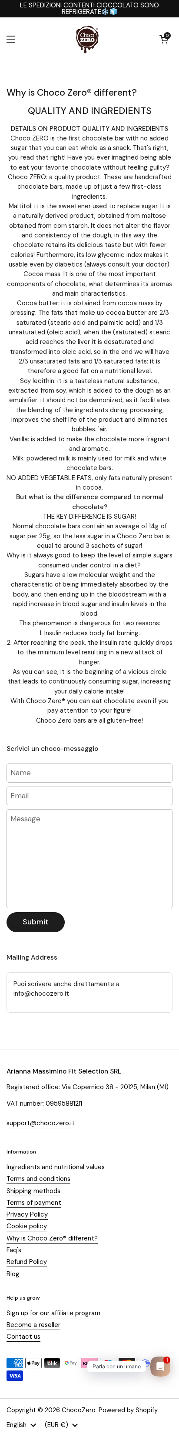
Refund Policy (27, 1261)
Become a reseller (33, 1324)
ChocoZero (79, 1410)
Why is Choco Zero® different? (52, 1238)
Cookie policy (27, 1226)
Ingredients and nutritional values (56, 1167)
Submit (36, 922)
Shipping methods (33, 1191)
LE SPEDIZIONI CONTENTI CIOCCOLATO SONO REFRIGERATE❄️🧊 (89, 8)
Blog (13, 1274)
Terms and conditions (38, 1178)
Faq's (14, 1250)
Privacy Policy (27, 1214)
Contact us (23, 1336)
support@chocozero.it (41, 1123)
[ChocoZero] (87, 39)
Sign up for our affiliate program (53, 1313)
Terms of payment (34, 1202)
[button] (163, 39)
